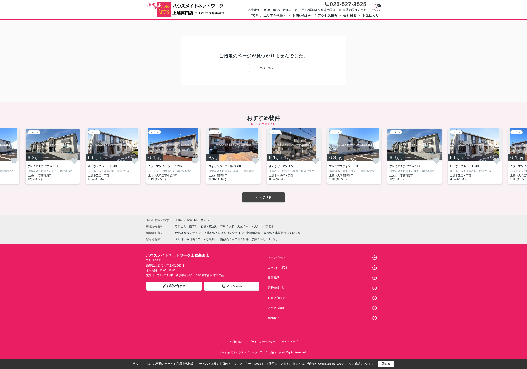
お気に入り (370, 15)
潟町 (263, 239)
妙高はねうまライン (188, 232)
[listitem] (173, 156)
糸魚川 (210, 239)
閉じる (386, 363)
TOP (254, 15)
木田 (249, 226)
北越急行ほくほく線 (288, 232)
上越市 (179, 220)
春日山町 (181, 226)
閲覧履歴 (273, 277)
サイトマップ (290, 341)
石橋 (204, 226)
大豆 (240, 226)
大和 (232, 226)
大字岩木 (268, 226)
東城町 (213, 226)
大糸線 (268, 232)
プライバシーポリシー (262, 341)
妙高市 (205, 220)
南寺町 (194, 226)
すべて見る (263, 197)
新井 (246, 239)
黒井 (254, 239)
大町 (257, 226)
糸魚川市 (192, 220)
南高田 (236, 239)
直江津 (179, 239)
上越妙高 (223, 239)
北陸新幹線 (254, 232)
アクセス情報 (328, 15)
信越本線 (210, 232)
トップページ (276, 257)
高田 (200, 239)
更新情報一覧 (276, 287)
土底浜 (272, 239)
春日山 (190, 239)
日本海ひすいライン (231, 232)
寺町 (223, 226)
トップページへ (263, 68)
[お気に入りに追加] (14, 161)
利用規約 (237, 341)
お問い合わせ (302, 15)
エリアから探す (275, 15)
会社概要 (350, 15)
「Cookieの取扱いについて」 (332, 363)
